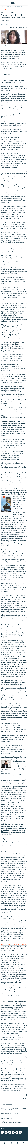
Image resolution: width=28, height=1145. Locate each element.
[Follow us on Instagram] (6, 1132)
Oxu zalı (3, 9)
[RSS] (16, 1132)
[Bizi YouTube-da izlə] (17, 1143)
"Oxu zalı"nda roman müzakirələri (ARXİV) (14, 944)
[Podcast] (20, 1132)
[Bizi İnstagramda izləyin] (10, 1143)
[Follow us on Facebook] (2, 1132)
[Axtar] (24, 1143)
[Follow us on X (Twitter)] (9, 1132)
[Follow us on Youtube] (13, 1132)
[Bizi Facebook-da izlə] (4, 1143)
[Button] (12, 28)
